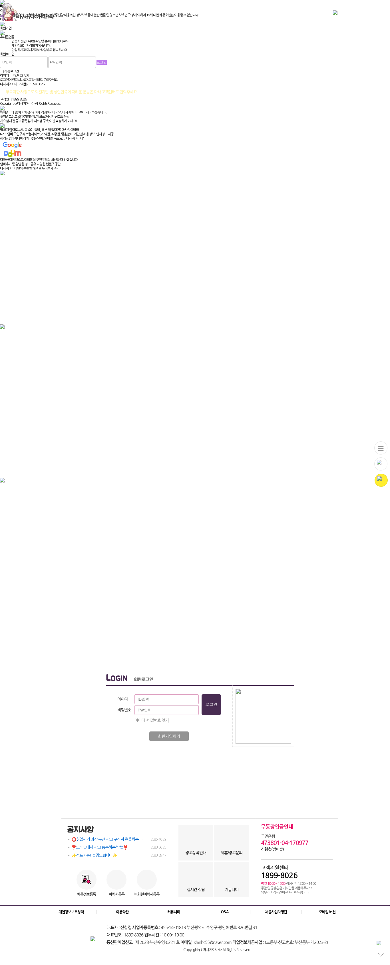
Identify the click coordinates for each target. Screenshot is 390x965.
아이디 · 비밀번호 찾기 (151, 720)
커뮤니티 (202, 12)
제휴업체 (233, 12)
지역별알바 (137, 12)
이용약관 (122, 912)
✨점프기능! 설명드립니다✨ (118, 855)
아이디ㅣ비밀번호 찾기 (14, 75)
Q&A (224, 912)
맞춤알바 (103, 12)
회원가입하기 (169, 736)
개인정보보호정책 (71, 912)
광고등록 (352, 12)
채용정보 (72, 12)
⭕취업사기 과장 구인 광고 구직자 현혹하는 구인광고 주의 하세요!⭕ (118, 839)
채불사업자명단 (276, 912)
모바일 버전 (327, 912)
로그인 (372, 12)
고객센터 (265, 12)
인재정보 (171, 12)
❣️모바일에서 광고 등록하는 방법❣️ (118, 847)
